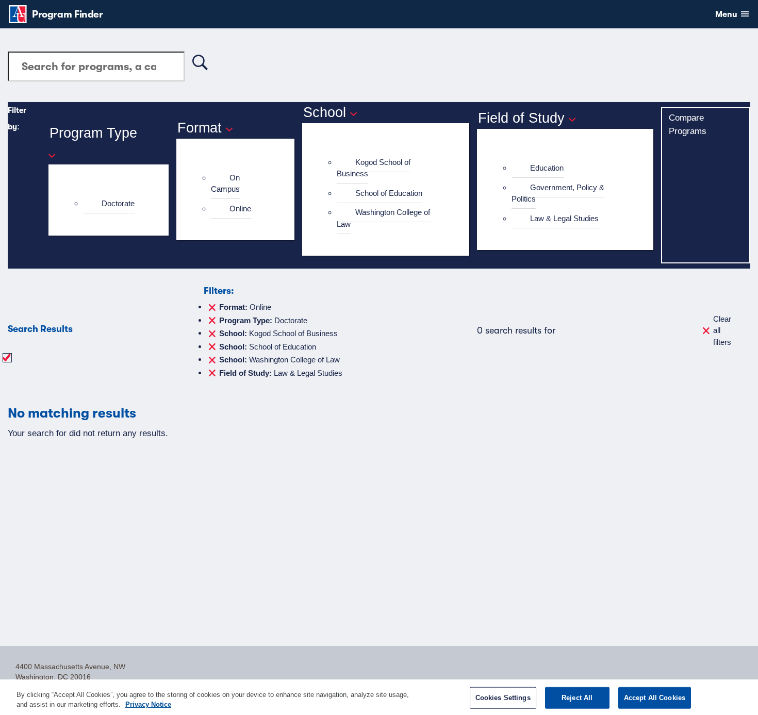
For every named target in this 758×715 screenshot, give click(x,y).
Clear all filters (722, 330)
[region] (379, 697)
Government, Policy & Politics (558, 193)
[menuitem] (113, 204)
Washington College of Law (383, 218)
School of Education (388, 193)
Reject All (577, 698)
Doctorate (118, 203)
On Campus (225, 183)
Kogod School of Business (373, 168)
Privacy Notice (148, 704)
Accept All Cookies (654, 698)
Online (240, 208)
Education (547, 167)
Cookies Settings (503, 698)
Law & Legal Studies (564, 218)
